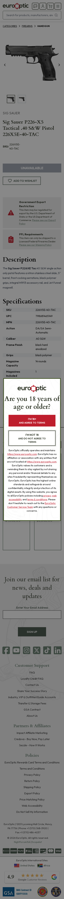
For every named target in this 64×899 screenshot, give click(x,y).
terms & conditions (37, 499)
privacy (47, 495)
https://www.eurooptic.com (22, 454)
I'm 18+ (32, 420)
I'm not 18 (32, 438)
